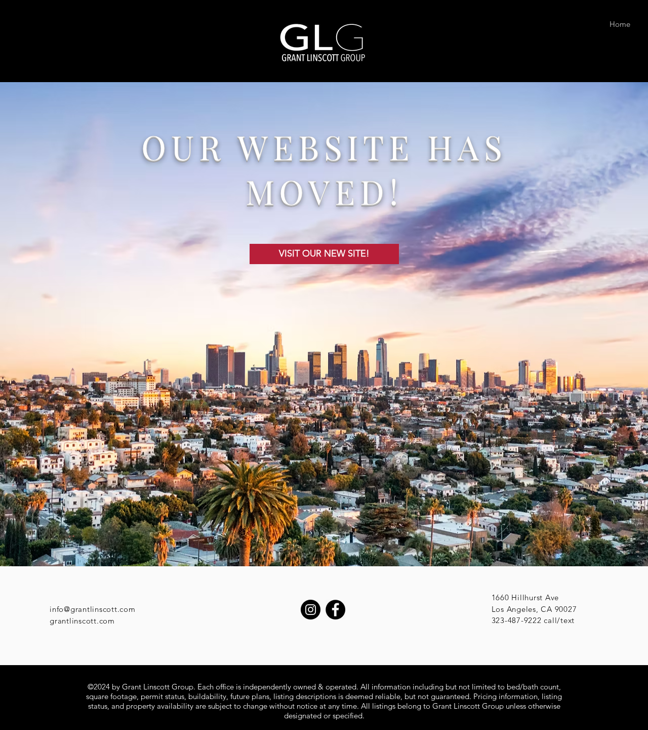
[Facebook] (335, 609)
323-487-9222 (517, 620)
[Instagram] (310, 609)
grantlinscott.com (82, 621)
